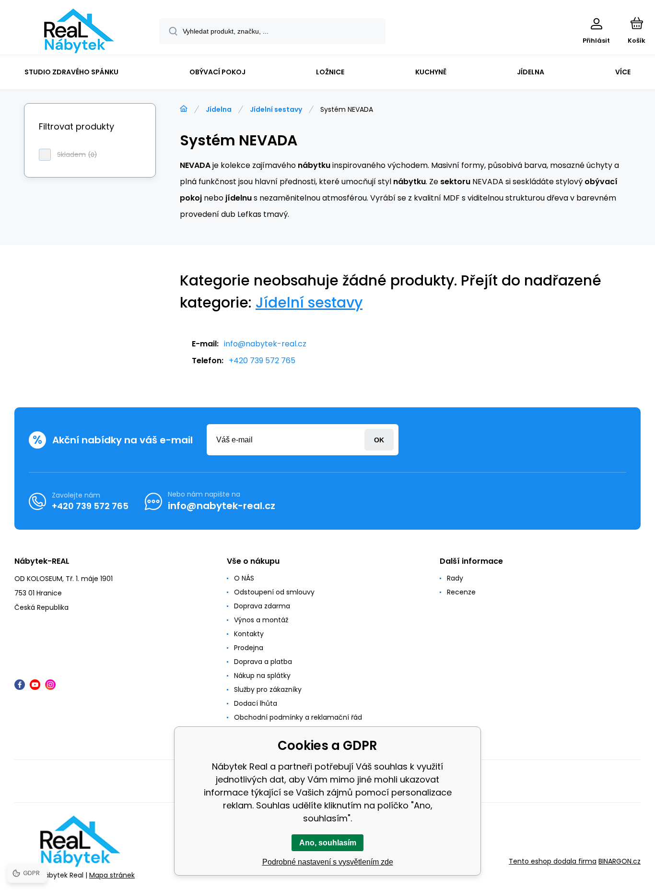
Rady (455, 578)
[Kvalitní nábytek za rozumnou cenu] (183, 109)
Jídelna (219, 109)
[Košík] (636, 23)
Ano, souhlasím (327, 843)
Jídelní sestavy (276, 109)
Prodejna (248, 648)
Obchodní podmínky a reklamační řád (298, 717)
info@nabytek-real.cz (265, 343)
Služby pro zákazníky (268, 689)
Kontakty (249, 634)
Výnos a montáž (261, 620)
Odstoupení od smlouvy (274, 592)
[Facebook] (19, 684)
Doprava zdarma (262, 606)
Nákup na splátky (262, 675)
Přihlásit (379, 440)
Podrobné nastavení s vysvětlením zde (327, 862)
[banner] (79, 31)
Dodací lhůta (255, 703)
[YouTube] (35, 684)
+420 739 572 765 (262, 360)
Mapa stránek (112, 875)
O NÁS (244, 578)
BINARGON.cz (619, 861)
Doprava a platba (263, 661)
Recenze (461, 592)
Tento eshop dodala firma (553, 861)
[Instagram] (50, 684)
